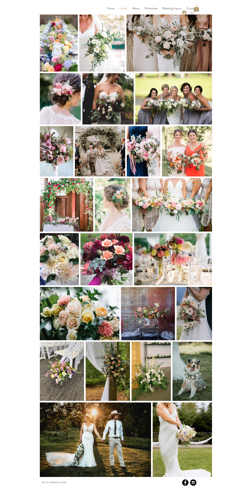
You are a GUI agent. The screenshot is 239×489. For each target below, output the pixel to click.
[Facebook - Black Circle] (185, 482)
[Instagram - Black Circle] (193, 482)
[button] (196, 8)
